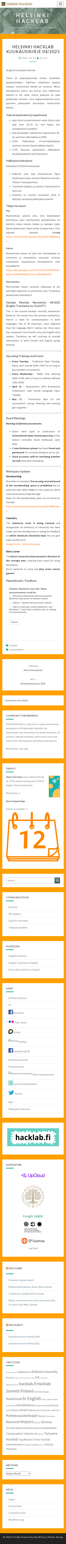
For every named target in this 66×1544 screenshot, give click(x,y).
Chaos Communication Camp (24, 1378)
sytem (43, 58)
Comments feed (16, 1512)
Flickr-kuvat (20, 1022)
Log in (11, 1499)
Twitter (18, 1093)
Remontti (13, 1421)
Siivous (46, 1422)
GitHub (22, 1041)
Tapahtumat (26, 1439)
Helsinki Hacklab (15, 4)
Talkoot (40, 1434)
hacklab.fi (16, 1324)
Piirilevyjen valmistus (50, 1410)
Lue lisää (23, 748)
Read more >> (13, 793)
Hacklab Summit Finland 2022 (24, 1343)
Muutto (36, 1410)
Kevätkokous (26, 1405)
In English (32, 1398)
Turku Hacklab (42, 1439)
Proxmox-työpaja (17, 1280)
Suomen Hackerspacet (25, 1083)
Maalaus (15, 1410)
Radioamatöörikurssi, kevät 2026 (25, 1286)
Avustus (10, 1377)
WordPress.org (16, 1519)
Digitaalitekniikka (12, 1385)
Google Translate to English (23, 962)
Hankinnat (14, 1398)
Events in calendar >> (17, 808)
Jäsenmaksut (52, 1399)
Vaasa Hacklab (31, 1444)
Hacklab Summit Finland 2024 (24, 1336)
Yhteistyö (11, 1449)
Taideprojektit (14, 1433)
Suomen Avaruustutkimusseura (23, 1428)
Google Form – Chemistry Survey (23, 544)
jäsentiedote (16, 649)
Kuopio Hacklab (42, 1405)
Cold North (44, 1378)
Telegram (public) (17, 927)
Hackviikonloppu (41, 1391)
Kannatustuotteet (18, 1059)
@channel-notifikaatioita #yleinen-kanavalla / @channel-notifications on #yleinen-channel (30, 597)
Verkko (41, 1445)
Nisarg (59, 1537)
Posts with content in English (24, 969)
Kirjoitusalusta (16, 1066)
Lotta (8, 1410)
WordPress (40, 1537)
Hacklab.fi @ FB (21, 1051)
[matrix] (12, 907)
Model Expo (26, 1410)
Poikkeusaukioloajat (21, 1415)
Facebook (18, 1012)
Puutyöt (42, 1416)
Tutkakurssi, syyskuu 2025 (21, 1293)
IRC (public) (14, 913)
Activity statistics (17, 998)
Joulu (43, 1399)
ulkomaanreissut (15, 1444)
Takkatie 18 (30, 1433)
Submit (14, 622)
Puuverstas (50, 1416)
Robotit (27, 1421)
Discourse (15, 1268)
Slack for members (18, 920)
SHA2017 (37, 1422)
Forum (16, 1032)
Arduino (38, 1371)
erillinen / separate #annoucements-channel (31, 603)
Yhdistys (48, 1444)
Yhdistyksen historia (19, 1109)
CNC (37, 1377)
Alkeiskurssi (24, 1372)
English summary (17, 955)
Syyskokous (49, 1428)
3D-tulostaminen (11, 1372)
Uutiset (13, 645)
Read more (11, 748)
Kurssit (54, 1405)
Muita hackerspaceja (43, 1074)
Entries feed (14, 1506)
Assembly (51, 1372)
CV (9, 1004)
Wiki (10, 1102)
